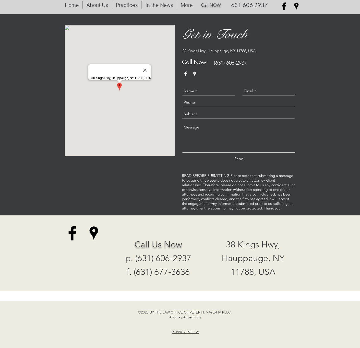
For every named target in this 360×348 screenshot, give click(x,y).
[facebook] (284, 6)
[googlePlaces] (296, 6)
